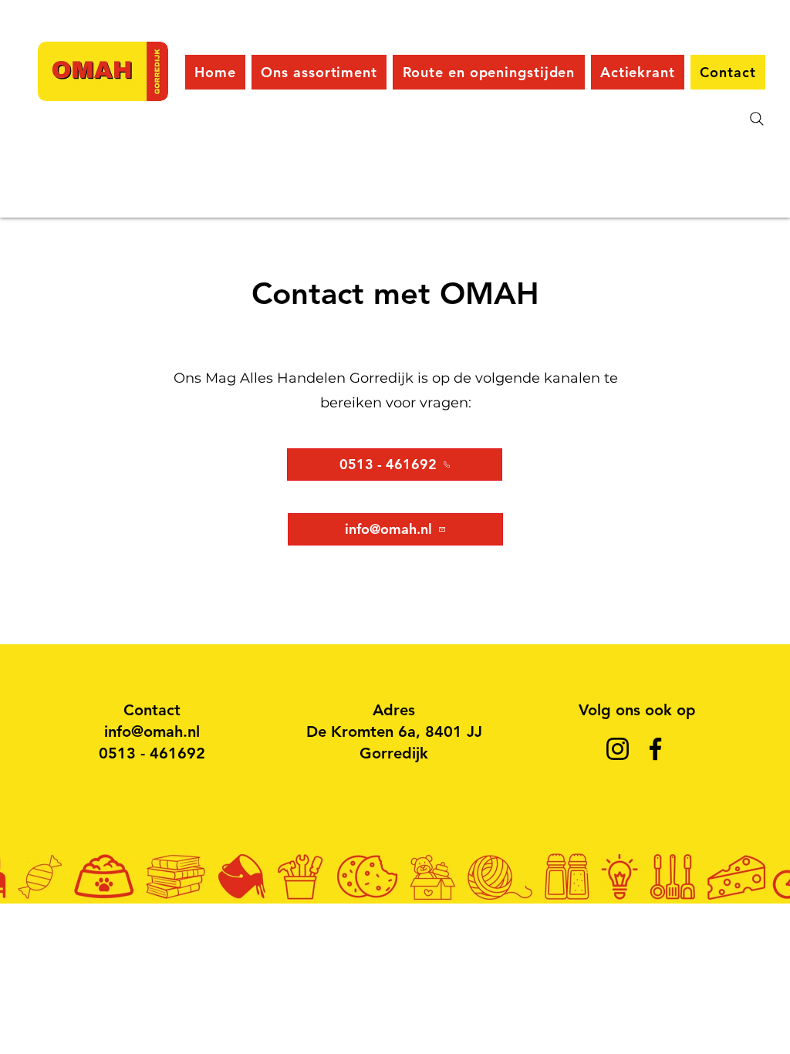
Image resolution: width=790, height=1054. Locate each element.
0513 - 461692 (152, 753)
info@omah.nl (152, 731)
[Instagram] (618, 749)
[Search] (757, 119)
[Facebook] (655, 749)
